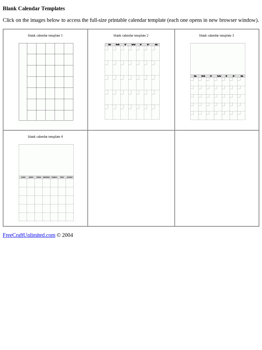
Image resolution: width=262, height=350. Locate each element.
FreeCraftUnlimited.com (29, 235)
